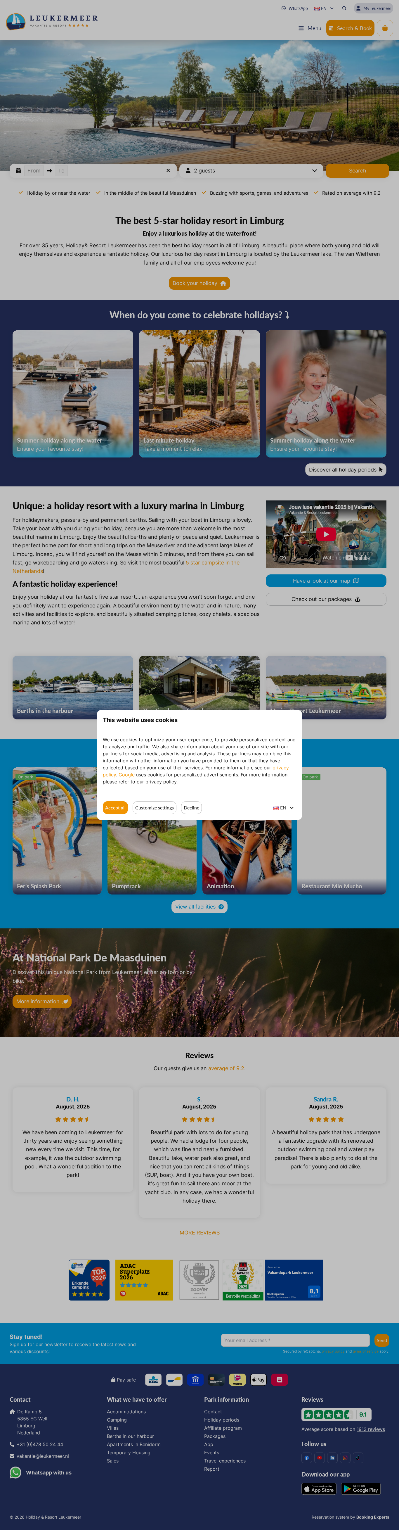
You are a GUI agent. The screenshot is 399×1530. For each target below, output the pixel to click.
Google (127, 775)
